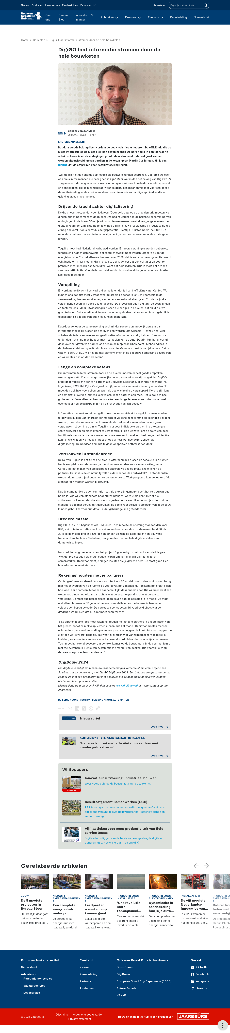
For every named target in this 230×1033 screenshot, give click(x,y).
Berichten (39, 40)
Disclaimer (63, 1014)
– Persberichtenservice (36, 978)
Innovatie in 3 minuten (84, 17)
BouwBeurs (125, 967)
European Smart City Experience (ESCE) (144, 981)
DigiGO (62, 165)
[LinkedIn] (78, 708)
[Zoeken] (205, 5)
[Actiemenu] (223, 1025)
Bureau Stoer (63, 17)
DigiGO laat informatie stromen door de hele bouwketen (85, 40)
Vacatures (86, 5)
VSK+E (121, 995)
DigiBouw (123, 974)
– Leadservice (30, 992)
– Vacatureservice (33, 985)
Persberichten (70, 5)
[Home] (31, 16)
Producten (37, 5)
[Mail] (70, 708)
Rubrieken (107, 17)
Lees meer (158, 726)
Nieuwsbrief (201, 17)
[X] (85, 708)
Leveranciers (52, 5)
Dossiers (131, 17)
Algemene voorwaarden (88, 1014)
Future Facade (126, 988)
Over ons (48, 17)
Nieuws (25, 5)
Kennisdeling (178, 17)
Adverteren (160, 5)
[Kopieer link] (98, 708)
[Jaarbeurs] (193, 1016)
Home (25, 40)
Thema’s (154, 17)
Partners (85, 981)
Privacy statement (79, 1019)
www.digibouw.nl (127, 685)
